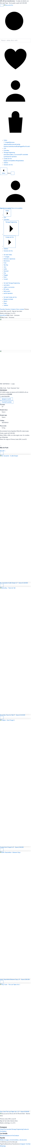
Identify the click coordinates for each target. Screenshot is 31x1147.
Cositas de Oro (8, 158)
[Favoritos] (15, 73)
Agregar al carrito (6, 399)
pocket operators (12, 156)
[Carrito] (15, 138)
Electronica (13, 144)
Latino (10, 146)
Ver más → (3, 450)
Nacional (14, 146)
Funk (17, 144)
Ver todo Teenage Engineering (12, 283)
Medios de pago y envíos (7, 1140)
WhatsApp (3, 1146)
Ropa (17, 160)
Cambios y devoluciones (20, 1140)
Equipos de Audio (8, 160)
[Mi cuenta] (15, 106)
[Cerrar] (12, 173)
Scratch (28, 146)
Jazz (7, 146)
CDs (5, 148)
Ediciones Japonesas (9, 259)
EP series (23, 154)
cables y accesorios (15, 154)
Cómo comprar (20, 309)
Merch (14, 160)
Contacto (13, 309)
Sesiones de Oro (8, 164)
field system (7, 291)
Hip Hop (6, 265)
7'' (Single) (6, 142)
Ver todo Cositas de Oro (10, 297)
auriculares (7, 154)
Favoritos (2, 309)
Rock (24, 146)
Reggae (21, 146)
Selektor (21, 160)
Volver (3, 173)
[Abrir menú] (1, 5)
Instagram (23, 1144)
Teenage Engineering (9, 152)
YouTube (28, 1144)
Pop (17, 146)
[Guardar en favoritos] (1, 453)
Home (1, 315)
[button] (15, 334)
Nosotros (7, 309)
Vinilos (5, 140)
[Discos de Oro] (8, 5)
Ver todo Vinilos (8, 254)
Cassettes (6, 150)
